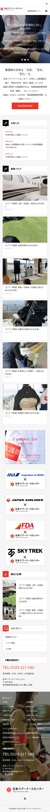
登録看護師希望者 (9, 733)
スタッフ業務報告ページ (35, 737)
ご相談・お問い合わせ (34, 720)
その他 (8, 649)
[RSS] (25, 798)
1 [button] (22, 60)
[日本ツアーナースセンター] (11, 9)
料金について (7, 711)
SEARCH (46, 3)
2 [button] (25, 60)
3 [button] (28, 60)
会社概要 (29, 702)
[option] (25, 39)
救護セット (30, 706)
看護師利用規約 (32, 733)
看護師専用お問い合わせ (11, 742)
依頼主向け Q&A (32, 715)
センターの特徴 (8, 706)
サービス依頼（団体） (34, 724)
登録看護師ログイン (35, 11)
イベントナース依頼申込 (35, 729)
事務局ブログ (11, 637)
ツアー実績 (10, 643)
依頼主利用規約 (8, 737)
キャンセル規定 (32, 711)
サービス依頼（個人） (11, 729)
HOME (5, 702)
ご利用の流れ (7, 715)
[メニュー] (46, 11)
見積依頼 (6, 724)
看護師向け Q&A (8, 720)
